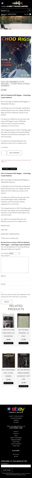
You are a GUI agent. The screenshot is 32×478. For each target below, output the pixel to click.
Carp (13, 160)
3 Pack (5, 160)
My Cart (16, 456)
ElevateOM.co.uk (21, 474)
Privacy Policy (16, 441)
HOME (3, 6)
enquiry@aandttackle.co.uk (18, 426)
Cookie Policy (16, 445)
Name (3, 276)
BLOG (3, 15)
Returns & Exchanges (16, 437)
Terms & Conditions (16, 443)
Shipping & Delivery (16, 439)
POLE (3, 32)
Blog (16, 435)
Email (3, 284)
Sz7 (6, 161)
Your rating (5, 253)
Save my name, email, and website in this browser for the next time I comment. (15, 296)
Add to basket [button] (8, 343)
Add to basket (14, 153)
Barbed (9, 160)
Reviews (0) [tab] (13, 168)
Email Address (5, 463)
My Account (16, 454)
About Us (16, 431)
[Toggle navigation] (2, 3)
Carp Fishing (18, 160)
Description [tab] (5, 168)
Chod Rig (23, 160)
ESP (27, 160)
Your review (5, 256)
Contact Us (16, 433)
